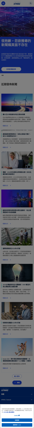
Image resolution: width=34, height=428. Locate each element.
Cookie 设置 (17, 415)
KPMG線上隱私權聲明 (8, 412)
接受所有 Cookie (17, 425)
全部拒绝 (17, 420)
